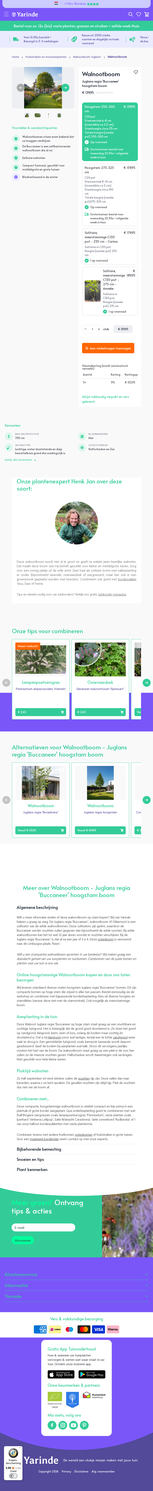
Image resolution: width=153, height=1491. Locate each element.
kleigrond (54, 1037)
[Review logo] (72, 1400)
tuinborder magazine (112, 594)
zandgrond (120, 1037)
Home (15, 57)
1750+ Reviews (75, 4)
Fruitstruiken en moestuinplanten (46, 57)
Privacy (66, 1471)
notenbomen (83, 1135)
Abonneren (23, 1240)
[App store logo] (61, 1374)
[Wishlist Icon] (136, 72)
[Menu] (20, 1448)
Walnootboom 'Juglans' (87, 57)
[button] (6, 14)
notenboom (106, 939)
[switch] (13, 1475)
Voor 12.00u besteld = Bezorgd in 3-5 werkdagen (41, 39)
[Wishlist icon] (62, 647)
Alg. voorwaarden (103, 1471)
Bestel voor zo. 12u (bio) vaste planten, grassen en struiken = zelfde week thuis (76, 25)
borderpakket (127, 579)
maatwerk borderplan (44, 1139)
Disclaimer (81, 1471)
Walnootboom (117, 57)
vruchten (84, 1078)
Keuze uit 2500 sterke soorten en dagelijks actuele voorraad (100, 39)
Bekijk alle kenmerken (18, 460)
